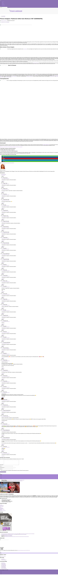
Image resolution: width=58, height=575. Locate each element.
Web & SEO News (4, 568)
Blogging (1, 507)
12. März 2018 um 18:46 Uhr (6, 360)
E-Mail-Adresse (2, 467)
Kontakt (3, 3)
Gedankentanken (52, 76)
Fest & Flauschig (14, 76)
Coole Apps (1, 506)
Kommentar (2, 464)
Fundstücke (1, 508)
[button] (3, 157)
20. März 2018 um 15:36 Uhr (6, 400)
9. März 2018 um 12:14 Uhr (5, 194)
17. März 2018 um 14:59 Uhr (6, 392)
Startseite (3, 1)
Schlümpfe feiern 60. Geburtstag (21, 534)
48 (4, 16)
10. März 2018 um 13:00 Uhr (6, 299)
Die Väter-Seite (4, 565)
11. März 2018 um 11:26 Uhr (5, 332)
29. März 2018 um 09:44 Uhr (6, 416)
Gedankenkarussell (2, 510)
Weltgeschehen (2, 509)
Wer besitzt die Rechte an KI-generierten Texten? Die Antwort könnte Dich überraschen (16, 536)
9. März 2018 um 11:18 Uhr (5, 189)
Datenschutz (3, 5)
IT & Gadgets (2, 505)
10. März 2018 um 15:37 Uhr (6, 310)
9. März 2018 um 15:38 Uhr (5, 227)
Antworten (3, 186)
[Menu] (0, 0)
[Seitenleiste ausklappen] (0, 473)
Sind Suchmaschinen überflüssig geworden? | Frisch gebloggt (10, 533)
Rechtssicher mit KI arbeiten (8, 535)
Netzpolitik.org (4, 566)
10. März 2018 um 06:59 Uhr (6, 281)
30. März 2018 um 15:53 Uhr (6, 438)
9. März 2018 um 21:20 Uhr (5, 259)
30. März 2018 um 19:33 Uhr (6, 453)
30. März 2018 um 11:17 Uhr (5, 424)
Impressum (3, 4)
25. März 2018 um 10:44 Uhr (6, 405)
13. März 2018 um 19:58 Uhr (6, 381)
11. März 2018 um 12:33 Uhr (5, 337)
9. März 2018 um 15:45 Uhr (5, 232)
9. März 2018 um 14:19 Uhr (5, 216)
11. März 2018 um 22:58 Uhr (5, 348)
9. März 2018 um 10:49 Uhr (5, 178)
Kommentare (4, 174)
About (2, 2)
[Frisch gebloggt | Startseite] (29, 12)
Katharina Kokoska (4, 20)
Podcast (36, 74)
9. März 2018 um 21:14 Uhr (5, 254)
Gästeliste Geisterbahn (30, 76)
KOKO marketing (4, 559)
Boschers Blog (4, 563)
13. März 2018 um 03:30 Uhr (6, 376)
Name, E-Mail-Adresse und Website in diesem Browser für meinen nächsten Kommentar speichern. (15, 470)
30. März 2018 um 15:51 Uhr (6, 430)
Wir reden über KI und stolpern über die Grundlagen (27, 533)
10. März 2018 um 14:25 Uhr (6, 305)
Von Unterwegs (4, 567)
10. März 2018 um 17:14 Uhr (6, 321)
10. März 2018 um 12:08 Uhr (6, 294)
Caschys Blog (3, 564)
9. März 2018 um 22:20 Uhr (5, 265)
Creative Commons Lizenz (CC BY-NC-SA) (24, 550)
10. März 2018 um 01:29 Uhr (6, 270)
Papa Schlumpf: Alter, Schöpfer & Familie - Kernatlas (9, 534)
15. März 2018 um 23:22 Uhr (6, 387)
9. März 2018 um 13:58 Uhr (5, 205)
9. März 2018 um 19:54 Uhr (5, 243)
